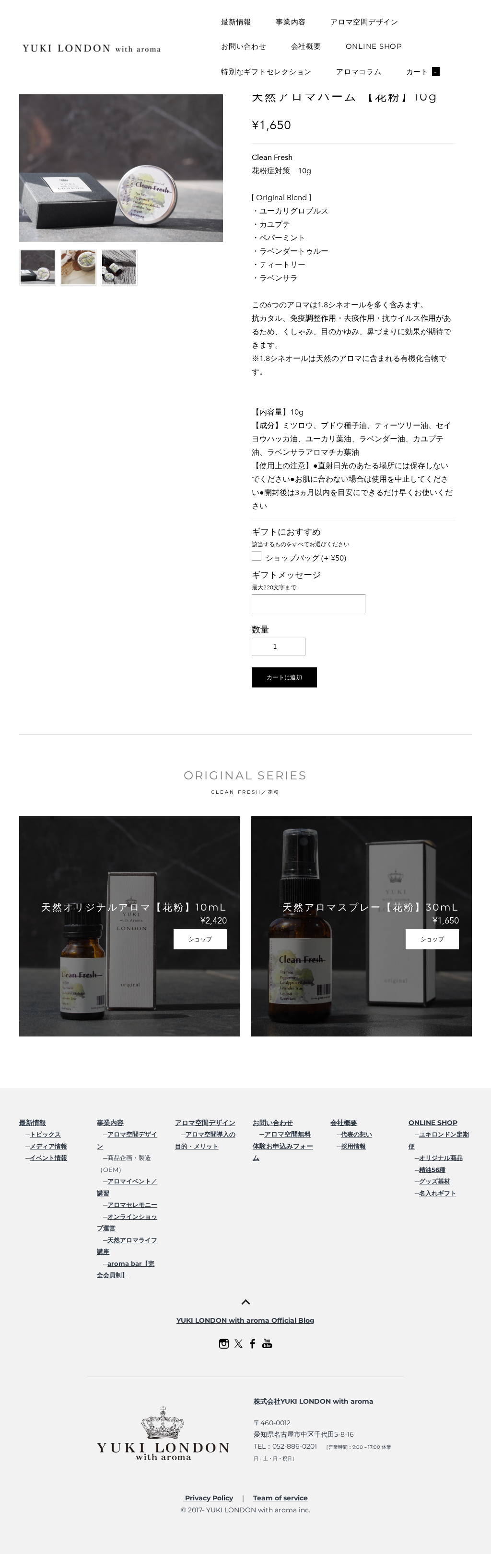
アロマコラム (359, 71)
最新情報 (236, 21)
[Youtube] (267, 1344)
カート (421, 71)
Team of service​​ (280, 1498)
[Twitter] (238, 1344)
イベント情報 (48, 1157)
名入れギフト (437, 1193)
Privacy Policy (208, 1498)
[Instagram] (224, 1344)
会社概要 (306, 46)
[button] (284, 677)
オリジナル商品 (441, 1157)
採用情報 (353, 1146)
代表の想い (356, 1134)
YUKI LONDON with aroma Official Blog (245, 1320)
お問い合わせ (244, 46)
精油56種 (432, 1169)
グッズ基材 (434, 1181)
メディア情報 (48, 1146)
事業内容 (291, 21)
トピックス (45, 1134)
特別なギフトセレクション (266, 71)
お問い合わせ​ (273, 1122)
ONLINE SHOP (374, 46)
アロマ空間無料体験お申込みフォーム (283, 1146)
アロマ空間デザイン (364, 21)
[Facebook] (252, 1344)
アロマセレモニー (132, 1204)
